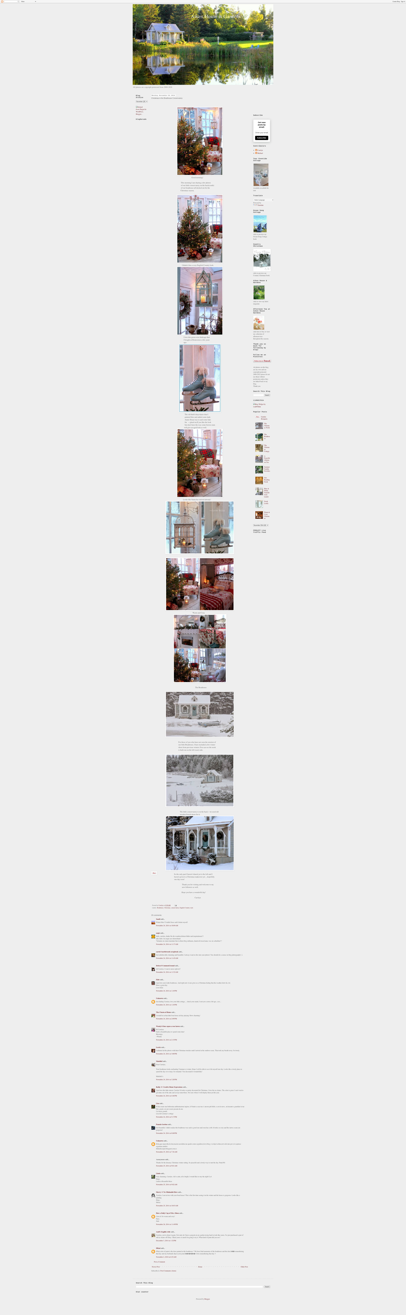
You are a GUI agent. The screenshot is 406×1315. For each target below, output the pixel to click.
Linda (158, 1173)
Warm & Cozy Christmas (267, 515)
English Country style (186, 908)
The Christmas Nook (267, 425)
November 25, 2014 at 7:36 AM (166, 1152)
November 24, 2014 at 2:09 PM (166, 1018)
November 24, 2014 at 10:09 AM (167, 925)
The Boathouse (267, 436)
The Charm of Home (163, 1012)
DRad (158, 1248)
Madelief (159, 1061)
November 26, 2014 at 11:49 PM (167, 1224)
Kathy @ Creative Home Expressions (169, 1087)
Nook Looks (266, 502)
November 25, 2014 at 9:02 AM (166, 1184)
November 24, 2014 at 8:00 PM (166, 1133)
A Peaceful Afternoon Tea (267, 459)
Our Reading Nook (267, 480)
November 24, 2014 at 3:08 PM (166, 1054)
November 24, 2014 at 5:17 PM (166, 1117)
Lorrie (158, 1047)
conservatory (175, 908)
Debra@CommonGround (165, 965)
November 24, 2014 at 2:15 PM (166, 1040)
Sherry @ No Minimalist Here (167, 1192)
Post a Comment (159, 1262)
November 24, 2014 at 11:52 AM (167, 972)
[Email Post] (175, 905)
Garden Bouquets (264, 418)
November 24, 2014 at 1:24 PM (166, 991)
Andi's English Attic (163, 1232)
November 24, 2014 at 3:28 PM (166, 1079)
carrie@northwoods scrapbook (167, 951)
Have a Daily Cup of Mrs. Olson (167, 1213)
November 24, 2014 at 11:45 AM (167, 958)
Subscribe (261, 138)
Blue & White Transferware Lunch (267, 492)
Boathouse (160, 908)
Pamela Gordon (161, 1124)
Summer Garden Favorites (267, 469)
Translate (260, 205)
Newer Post (156, 1267)
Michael (260, 153)
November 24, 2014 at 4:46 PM (166, 1096)
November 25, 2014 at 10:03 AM (167, 1205)
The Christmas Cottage (266, 448)
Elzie (158, 979)
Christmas (167, 908)
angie (158, 933)
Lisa (157, 1103)
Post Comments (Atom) (168, 1271)
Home (200, 1267)
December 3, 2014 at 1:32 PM (166, 1240)
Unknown (159, 998)
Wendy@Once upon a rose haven (168, 1026)
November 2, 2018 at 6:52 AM (166, 1257)
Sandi (158, 919)
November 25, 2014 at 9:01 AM (166, 1166)
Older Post (244, 1267)
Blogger (207, 1299)
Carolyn (260, 150)
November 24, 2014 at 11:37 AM (167, 944)
